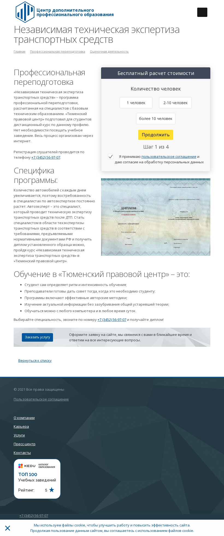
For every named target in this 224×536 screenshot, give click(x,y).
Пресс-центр (25, 443)
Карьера (21, 426)
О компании (24, 417)
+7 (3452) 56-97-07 (45, 157)
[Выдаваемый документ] (155, 217)
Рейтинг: (26, 490)
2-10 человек (175, 102)
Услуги (19, 435)
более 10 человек (155, 118)
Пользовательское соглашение (41, 399)
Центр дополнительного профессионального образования (75, 12)
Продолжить (156, 135)
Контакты (22, 452)
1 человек (136, 102)
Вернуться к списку (35, 360)
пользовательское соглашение (169, 156)
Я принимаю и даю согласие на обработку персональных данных (159, 159)
